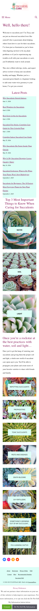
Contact (9, 574)
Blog (15, 574)
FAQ (31, 571)
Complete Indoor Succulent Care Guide (17, 137)
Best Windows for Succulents (13, 107)
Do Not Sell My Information (24, 607)
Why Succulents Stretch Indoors (14, 98)
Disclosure (15, 571)
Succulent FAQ (19, 578)
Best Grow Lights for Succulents (15, 116)
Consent (7, 607)
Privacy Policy (24, 571)
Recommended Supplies (25, 574)
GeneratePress (32, 582)
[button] (36, 17)
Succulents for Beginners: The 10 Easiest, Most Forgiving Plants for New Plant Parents (18, 187)
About (8, 571)
